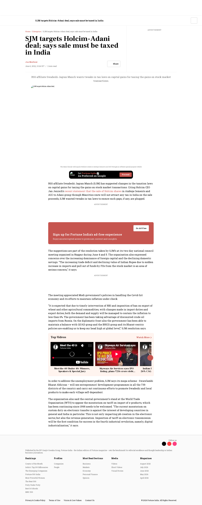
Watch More (143, 337)
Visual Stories (117, 471)
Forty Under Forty (32, 485)
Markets (86, 467)
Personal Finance (90, 474)
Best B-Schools (31, 488)
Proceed (125, 174)
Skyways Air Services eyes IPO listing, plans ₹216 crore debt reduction (117, 371)
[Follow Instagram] (175, 444)
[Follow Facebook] (159, 444)
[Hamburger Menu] (6, 20)
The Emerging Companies (36, 471)
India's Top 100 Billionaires (36, 467)
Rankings (30, 458)
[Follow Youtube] (169, 444)
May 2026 (144, 474)
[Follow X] (164, 444)
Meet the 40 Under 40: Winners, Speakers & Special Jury (72, 370)
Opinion (86, 478)
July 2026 (144, 467)
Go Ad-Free (141, 228)
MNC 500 (29, 492)
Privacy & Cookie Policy (35, 500)
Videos (114, 464)
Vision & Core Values (73, 500)
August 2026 (145, 464)
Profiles (58, 458)
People (56, 467)
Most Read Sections (93, 458)
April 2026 (144, 478)
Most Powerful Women (35, 478)
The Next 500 (30, 481)
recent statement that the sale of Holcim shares (93, 191)
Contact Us (89, 500)
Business (87, 464)
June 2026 (144, 471)
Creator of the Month (34, 464)
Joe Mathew (31, 62)
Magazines (146, 458)
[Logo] (20, 20)
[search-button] (186, 20)
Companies (59, 464)
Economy (87, 471)
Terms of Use (54, 500)
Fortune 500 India (32, 474)
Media (114, 458)
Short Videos (116, 467)
